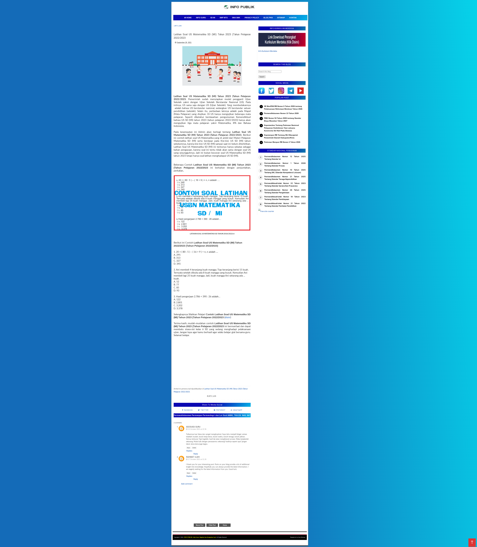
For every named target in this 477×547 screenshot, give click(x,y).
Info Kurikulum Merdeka (267, 51)
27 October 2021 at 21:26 (197, 459)
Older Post (212, 525)
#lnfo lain (211, 396)
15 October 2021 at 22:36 (197, 429)
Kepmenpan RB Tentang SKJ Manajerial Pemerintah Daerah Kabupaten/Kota (281, 136)
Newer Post (199, 525)
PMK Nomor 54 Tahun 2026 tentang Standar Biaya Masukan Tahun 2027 (282, 119)
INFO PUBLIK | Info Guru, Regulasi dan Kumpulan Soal (200, 537)
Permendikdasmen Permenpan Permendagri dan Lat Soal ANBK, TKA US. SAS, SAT (212, 415)
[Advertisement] (212, 363)
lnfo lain (178, 26)
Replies (189, 451)
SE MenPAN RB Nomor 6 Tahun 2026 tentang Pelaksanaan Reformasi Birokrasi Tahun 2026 (283, 107)
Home (225, 525)
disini (227, 317)
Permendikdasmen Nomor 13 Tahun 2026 (281, 113)
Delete (194, 447)
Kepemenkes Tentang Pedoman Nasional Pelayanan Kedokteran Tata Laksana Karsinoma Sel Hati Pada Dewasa (281, 128)
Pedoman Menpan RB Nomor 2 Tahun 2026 (282, 142)
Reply (188, 447)
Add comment (187, 484)
